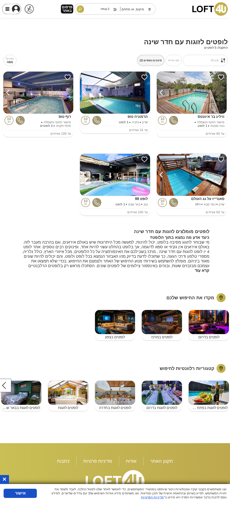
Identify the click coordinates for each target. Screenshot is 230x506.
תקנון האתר (161, 461)
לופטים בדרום (208, 337)
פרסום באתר (67, 9)
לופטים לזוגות (68, 408)
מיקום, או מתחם (133, 9)
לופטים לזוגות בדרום (161, 408)
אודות (131, 461)
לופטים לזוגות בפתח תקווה (208, 408)
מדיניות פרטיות (97, 461)
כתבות (63, 461)
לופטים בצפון (115, 337)
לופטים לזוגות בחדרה (115, 408)
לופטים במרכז (161, 337)
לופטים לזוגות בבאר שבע (21, 408)
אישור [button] (20, 493)
